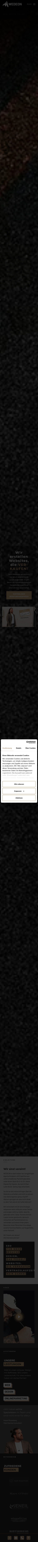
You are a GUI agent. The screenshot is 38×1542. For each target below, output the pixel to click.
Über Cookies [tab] (30, 748)
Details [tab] (18, 748)
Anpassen (18, 791)
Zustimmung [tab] (7, 748)
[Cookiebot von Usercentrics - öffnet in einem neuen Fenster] (27, 742)
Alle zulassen (19, 784)
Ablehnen (19, 798)
